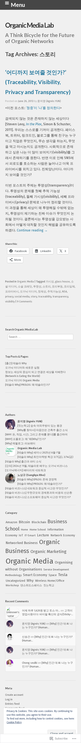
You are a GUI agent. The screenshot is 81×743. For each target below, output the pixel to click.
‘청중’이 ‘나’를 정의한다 (43, 108)
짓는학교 (48, 585)
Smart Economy (35, 575)
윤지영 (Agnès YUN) (49, 101)
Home (24, 529)
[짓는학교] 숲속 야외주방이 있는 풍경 (39, 425)
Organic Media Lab (29, 25)
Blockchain (39, 522)
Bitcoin (24, 522)
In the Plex (34, 124)
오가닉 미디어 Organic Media (22, 380)
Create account (14, 694)
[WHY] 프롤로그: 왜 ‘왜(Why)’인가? (25, 439)
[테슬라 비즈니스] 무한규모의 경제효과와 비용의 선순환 (38, 492)
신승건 (26, 636)
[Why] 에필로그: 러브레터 (20, 443)
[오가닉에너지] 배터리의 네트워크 (25, 470)
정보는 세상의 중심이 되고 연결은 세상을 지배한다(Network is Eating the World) (35, 374)
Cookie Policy (14, 722)
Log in (8, 699)
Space (53, 575)
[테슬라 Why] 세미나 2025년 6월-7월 (38, 452)
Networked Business (22, 543)
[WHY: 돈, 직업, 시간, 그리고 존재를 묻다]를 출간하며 (36, 434)
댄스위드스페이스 (31, 585)
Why (30, 580)
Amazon (11, 522)
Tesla (63, 574)
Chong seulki (29, 662)
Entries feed (12, 703)
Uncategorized (15, 581)
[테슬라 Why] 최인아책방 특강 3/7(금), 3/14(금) (45, 456)
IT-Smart (30, 535)
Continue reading (32, 230)
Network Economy (62, 535)
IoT (21, 535)
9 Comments (24, 301)
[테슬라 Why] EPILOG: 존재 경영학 (37, 479)
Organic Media (29, 561)
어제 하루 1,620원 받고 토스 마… (41, 610)
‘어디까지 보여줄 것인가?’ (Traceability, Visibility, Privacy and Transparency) (38, 82)
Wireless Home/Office (49, 581)
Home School (37, 529)
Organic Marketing (48, 551)
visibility (10, 301)
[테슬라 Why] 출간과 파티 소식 (23, 461)
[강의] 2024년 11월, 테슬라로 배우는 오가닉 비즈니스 (36, 465)
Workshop (12, 585)
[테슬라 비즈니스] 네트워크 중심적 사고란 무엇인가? (36, 488)
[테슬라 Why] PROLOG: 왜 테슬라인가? (27, 384)
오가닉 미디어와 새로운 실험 (22, 367)
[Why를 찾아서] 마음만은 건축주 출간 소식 (42, 430)
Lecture (43, 535)
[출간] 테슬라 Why (16, 363)
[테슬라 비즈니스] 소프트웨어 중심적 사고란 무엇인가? (38, 497)
